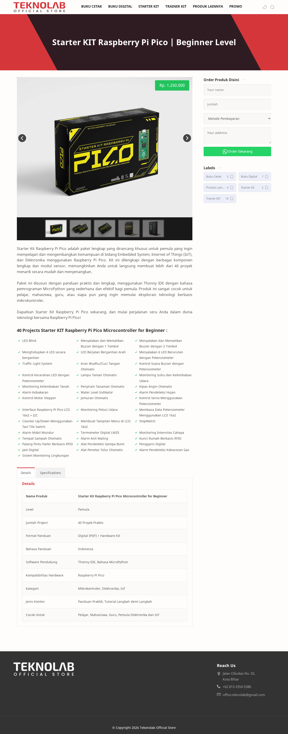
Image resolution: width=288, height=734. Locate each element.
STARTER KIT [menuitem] (148, 6)
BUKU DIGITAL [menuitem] (120, 6)
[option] (104, 147)
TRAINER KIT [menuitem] (176, 6)
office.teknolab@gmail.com (244, 694)
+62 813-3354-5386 (237, 686)
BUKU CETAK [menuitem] (91, 6)
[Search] (272, 7)
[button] (264, 7)
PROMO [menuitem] (235, 6)
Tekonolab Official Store (158, 727)
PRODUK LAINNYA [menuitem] (208, 6)
